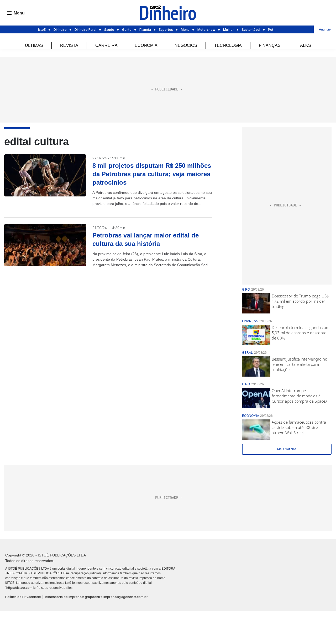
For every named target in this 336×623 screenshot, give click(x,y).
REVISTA (69, 45)
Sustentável (251, 30)
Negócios (186, 45)
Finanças (270, 45)
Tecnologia (228, 45)
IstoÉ (42, 30)
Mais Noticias (286, 449)
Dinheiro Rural (85, 30)
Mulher (228, 30)
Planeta (145, 30)
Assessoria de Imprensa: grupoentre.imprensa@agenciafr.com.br (96, 597)
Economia (146, 45)
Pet (270, 30)
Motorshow (206, 30)
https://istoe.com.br (21, 588)
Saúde (109, 30)
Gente (127, 30)
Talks (304, 45)
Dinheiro (60, 30)
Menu (185, 30)
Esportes (166, 30)
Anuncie (325, 29)
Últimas (34, 45)
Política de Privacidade (23, 597)
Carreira (106, 45)
